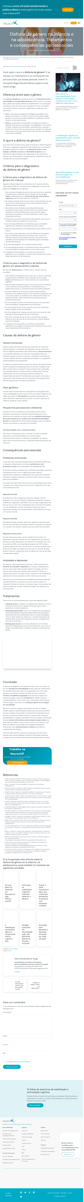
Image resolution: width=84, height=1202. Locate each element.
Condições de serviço (60, 1196)
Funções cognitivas (8, 1156)
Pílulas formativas (45, 1137)
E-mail (5, 1044)
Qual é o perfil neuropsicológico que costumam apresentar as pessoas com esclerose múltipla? (44, 895)
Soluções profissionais (27, 1134)
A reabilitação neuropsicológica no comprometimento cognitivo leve (10, 933)
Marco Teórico (25, 1156)
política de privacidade (22, 1062)
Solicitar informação (27, 1137)
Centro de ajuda (45, 1134)
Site (4, 1053)
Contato (24, 1140)
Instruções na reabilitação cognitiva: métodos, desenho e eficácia (27, 892)
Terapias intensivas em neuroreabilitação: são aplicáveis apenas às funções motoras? (27, 934)
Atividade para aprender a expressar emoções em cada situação (43, 932)
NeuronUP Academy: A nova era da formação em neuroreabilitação (67, 174)
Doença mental (7, 1145)
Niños (9, 950)
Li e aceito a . (18, 1062)
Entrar (67, 23)
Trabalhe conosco (26, 1143)
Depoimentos (44, 1130)
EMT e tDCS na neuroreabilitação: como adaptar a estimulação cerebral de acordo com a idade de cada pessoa (66, 98)
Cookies (70, 1193)
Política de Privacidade (54, 1193)
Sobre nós (24, 1130)
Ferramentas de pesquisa (48, 1151)
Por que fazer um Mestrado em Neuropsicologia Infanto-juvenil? (10, 893)
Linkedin (17, 972)
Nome (5, 1036)
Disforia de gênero (14, 949)
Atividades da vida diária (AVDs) (11, 1159)
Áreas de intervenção (9, 1153)
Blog (23, 1153)
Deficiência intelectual (9, 1142)
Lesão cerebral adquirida (9, 1139)
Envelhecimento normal (9, 1148)
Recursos (43, 1140)
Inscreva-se (67, 1154)
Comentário (7, 1012)
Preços (23, 1149)
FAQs (23, 1146)
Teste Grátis (73, 23)
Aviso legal (64, 1193)
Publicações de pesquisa (47, 1148)
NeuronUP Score (45, 1154)
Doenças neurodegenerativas (10, 1130)
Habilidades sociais (8, 1162)
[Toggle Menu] (79, 23)
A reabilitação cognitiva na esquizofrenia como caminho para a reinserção (68, 137)
